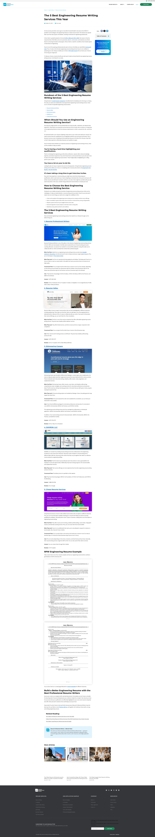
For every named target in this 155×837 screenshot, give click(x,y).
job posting (52, 254)
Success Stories (113, 802)
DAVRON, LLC (50, 114)
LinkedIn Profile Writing (40, 804)
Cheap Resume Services (52, 116)
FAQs (111, 809)
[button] (102, 31)
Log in (137, 4)
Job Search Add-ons (39, 812)
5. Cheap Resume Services (55, 489)
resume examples (71, 686)
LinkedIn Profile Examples (68, 807)
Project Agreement (94, 804)
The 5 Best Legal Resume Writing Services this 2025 (58, 721)
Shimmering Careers (51, 112)
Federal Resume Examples (68, 804)
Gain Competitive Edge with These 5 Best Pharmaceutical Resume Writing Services (77, 778)
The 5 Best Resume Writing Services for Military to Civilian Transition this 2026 (54, 778)
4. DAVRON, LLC (50, 427)
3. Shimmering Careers (53, 346)
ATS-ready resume (73, 50)
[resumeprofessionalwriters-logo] (8, 4)
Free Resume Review (40, 814)
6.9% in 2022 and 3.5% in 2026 (72, 38)
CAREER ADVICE (130, 4)
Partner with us (63, 707)
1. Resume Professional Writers (56, 221)
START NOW (146, 4)
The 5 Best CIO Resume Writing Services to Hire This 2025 (60, 716)
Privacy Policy (112, 834)
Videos (111, 804)
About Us (92, 800)
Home (45, 10)
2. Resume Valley (51, 288)
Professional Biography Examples (69, 812)
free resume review (58, 256)
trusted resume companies (58, 101)
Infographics (112, 807)
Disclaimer (117, 834)
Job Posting (38, 809)
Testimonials (93, 802)
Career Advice (51, 10)
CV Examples (65, 802)
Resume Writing (39, 800)
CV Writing (38, 802)
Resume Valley (50, 110)
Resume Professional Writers (53, 108)
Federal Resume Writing (40, 807)
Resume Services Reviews (61, 10)
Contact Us (93, 807)
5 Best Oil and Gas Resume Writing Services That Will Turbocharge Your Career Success (67, 719)
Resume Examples (66, 800)
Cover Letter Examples (67, 809)
